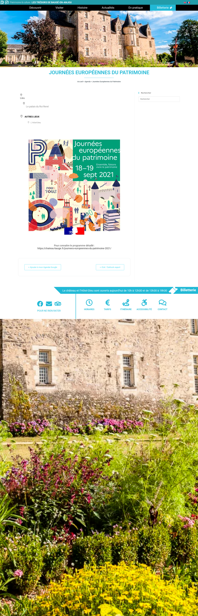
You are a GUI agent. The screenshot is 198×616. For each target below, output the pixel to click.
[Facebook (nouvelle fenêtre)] (40, 304)
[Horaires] (89, 302)
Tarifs (107, 309)
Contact (162, 309)
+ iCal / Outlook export (110, 267)
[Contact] (162, 302)
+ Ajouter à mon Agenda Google (42, 267)
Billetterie (163, 7)
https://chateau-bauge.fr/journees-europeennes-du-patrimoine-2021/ (74, 248)
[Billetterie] (173, 290)
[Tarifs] (107, 302)
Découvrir (35, 7)
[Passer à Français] (188, 2)
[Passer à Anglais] (185, 2)
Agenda (88, 82)
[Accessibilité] (144, 302)
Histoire (82, 7)
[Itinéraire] (125, 302)
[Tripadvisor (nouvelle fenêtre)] (58, 304)
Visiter (59, 7)
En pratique (135, 7)
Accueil (80, 82)
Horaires (89, 309)
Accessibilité (144, 309)
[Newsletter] (49, 304)
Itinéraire (126, 309)
